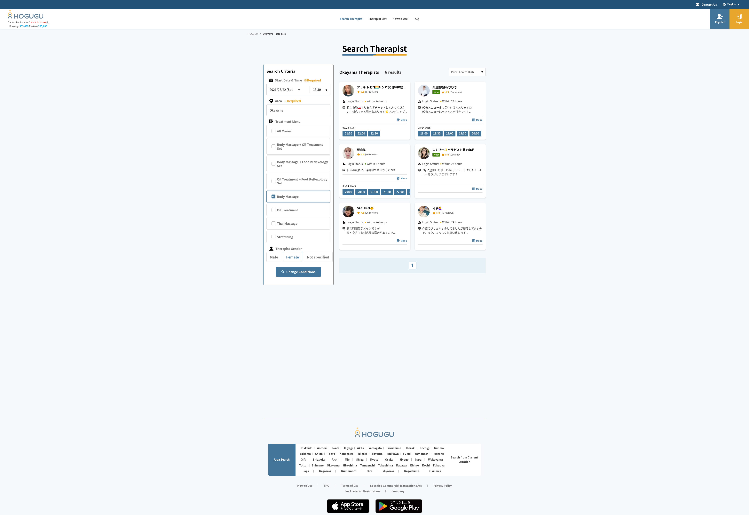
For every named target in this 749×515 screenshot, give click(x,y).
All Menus (284, 131)
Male (274, 256)
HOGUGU (253, 34)
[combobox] (467, 72)
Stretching (285, 236)
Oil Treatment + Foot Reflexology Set (302, 181)
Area (288, 100)
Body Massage (288, 196)
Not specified (318, 256)
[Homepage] (25, 17)
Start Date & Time (298, 80)
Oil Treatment (287, 210)
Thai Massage (287, 223)
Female (292, 256)
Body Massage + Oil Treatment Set (300, 146)
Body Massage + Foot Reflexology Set (302, 163)
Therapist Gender (288, 248)
